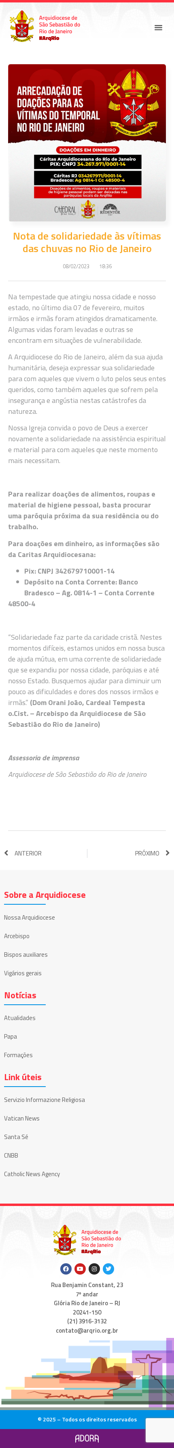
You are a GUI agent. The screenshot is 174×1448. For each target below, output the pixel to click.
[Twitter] (108, 1269)
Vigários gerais (23, 973)
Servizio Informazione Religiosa (44, 1099)
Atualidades (20, 1017)
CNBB (11, 1155)
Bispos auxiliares (26, 954)
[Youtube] (80, 1269)
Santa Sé (16, 1136)
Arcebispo (17, 936)
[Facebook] (66, 1269)
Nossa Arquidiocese (29, 917)
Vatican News (22, 1118)
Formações (18, 1055)
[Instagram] (94, 1269)
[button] (158, 27)
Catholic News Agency (32, 1174)
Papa (10, 1036)
